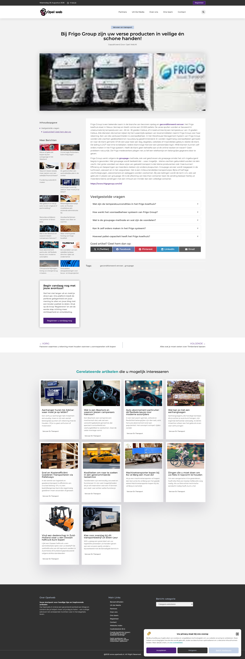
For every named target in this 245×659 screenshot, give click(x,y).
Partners (123, 12)
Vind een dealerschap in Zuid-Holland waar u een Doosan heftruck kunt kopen (59, 537)
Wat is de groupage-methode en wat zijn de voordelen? (146, 220)
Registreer (114, 619)
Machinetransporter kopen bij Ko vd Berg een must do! (142, 473)
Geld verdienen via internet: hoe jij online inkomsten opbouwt (119, 639)
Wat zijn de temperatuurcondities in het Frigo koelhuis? (146, 204)
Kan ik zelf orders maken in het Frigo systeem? (146, 228)
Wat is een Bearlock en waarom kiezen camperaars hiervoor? (48, 236)
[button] (237, 634)
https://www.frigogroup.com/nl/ (106, 183)
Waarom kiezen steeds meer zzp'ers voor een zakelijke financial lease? (49, 173)
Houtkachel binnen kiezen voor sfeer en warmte (68, 219)
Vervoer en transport (122, 27)
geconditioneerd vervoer (172, 124)
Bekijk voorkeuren (223, 650)
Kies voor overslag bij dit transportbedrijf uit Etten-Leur (101, 536)
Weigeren (192, 650)
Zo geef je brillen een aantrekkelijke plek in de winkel (69, 173)
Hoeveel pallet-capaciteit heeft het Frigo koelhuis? (146, 236)
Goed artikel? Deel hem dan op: (57, 132)
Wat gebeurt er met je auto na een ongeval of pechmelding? (48, 206)
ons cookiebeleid (175, 643)
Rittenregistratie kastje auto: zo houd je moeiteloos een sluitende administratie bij (69, 208)
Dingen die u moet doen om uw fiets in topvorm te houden (185, 473)
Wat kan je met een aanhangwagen (179, 411)
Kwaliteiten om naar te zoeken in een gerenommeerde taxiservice (101, 474)
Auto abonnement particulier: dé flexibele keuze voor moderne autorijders (142, 412)
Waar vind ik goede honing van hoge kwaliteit (67, 236)
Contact (182, 12)
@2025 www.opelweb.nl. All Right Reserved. (122, 654)
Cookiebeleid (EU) (117, 629)
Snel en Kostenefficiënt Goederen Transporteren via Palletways (57, 474)
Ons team (168, 12)
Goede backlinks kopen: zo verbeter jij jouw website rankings (120, 633)
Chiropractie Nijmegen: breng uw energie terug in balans (49, 271)
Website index (116, 625)
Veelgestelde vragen (50, 128)
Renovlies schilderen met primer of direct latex (47, 219)
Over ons (153, 12)
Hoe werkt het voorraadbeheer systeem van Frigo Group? (146, 212)
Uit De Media (138, 12)
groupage (124, 158)
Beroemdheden (116, 602)
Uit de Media (115, 605)
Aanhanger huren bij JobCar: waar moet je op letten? (69, 189)
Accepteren (161, 650)
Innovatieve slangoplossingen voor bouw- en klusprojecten (69, 271)
